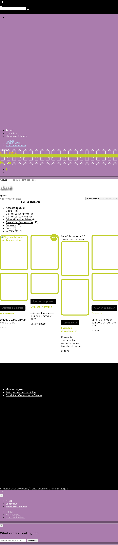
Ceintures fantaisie (17, 213)
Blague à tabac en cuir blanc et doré (13, 321)
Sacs (8, 228)
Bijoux (9, 210)
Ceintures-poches (16, 216)
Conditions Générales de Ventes (24, 395)
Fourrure (11, 225)
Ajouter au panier (12, 307)
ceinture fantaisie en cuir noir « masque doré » (42, 316)
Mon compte (13, 143)
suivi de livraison (16, 145)
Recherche (32, 541)
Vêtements (12, 231)
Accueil (9, 130)
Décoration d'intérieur (19, 219)
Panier (10, 141)
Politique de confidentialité (21, 392)
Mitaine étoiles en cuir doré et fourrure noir (104, 322)
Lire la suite (70, 322)
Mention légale (14, 389)
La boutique (11, 133)
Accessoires (13, 207)
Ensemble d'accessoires (19, 222)
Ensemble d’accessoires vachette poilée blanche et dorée (71, 342)
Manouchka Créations (16, 136)
